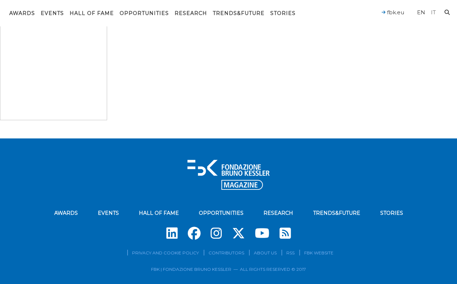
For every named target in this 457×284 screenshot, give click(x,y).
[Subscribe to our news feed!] (285, 233)
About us (265, 252)
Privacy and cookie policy (165, 252)
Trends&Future (239, 13)
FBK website (318, 252)
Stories (283, 13)
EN (421, 12)
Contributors (226, 252)
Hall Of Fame (92, 13)
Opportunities (144, 13)
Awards (22, 13)
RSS (290, 252)
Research (191, 13)
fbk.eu (395, 12)
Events (52, 13)
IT (433, 12)
